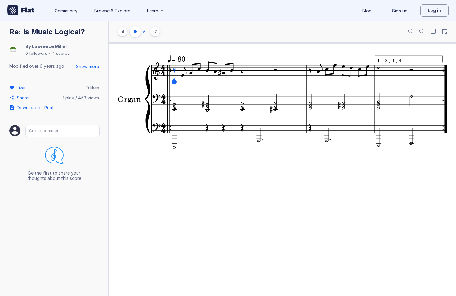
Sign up (400, 10)
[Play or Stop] (135, 31)
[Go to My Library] (20, 10)
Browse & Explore (112, 10)
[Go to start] (122, 31)
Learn (152, 10)
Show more (87, 66)
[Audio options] (143, 31)
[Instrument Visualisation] (155, 31)
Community (66, 10)
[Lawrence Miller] (13, 50)
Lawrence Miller (49, 46)
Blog (367, 10)
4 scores (60, 53)
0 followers (36, 53)
